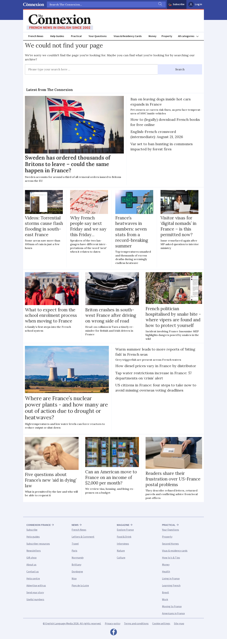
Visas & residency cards (174, 551)
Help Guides (57, 36)
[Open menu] (190, 36)
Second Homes (170, 544)
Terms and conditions (136, 623)
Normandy (78, 557)
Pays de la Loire (80, 585)
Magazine (123, 525)
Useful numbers (35, 599)
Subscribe (178, 4)
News (75, 525)
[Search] (160, 4)
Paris (74, 551)
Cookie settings (161, 623)
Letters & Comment (83, 537)
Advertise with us (36, 585)
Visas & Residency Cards (128, 36)
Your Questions (98, 36)
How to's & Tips (171, 557)
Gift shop (31, 557)
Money (152, 36)
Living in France (171, 578)
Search (180, 69)
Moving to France (172, 606)
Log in (198, 4)
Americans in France (173, 613)
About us (31, 564)
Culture (121, 557)
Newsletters (33, 551)
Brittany (76, 564)
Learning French (171, 585)
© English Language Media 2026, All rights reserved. (72, 623)
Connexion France (38, 525)
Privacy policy (112, 623)
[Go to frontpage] (60, 22)
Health (166, 571)
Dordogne (77, 571)
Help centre (33, 578)
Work (165, 599)
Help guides (33, 537)
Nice (74, 578)
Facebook (113, 633)
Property (167, 36)
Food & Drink (124, 537)
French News (35, 36)
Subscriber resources (38, 544)
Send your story (35, 592)
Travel (75, 544)
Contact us (32, 571)
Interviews (123, 544)
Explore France (125, 530)
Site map (179, 623)
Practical (76, 36)
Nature (121, 551)
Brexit (165, 592)
